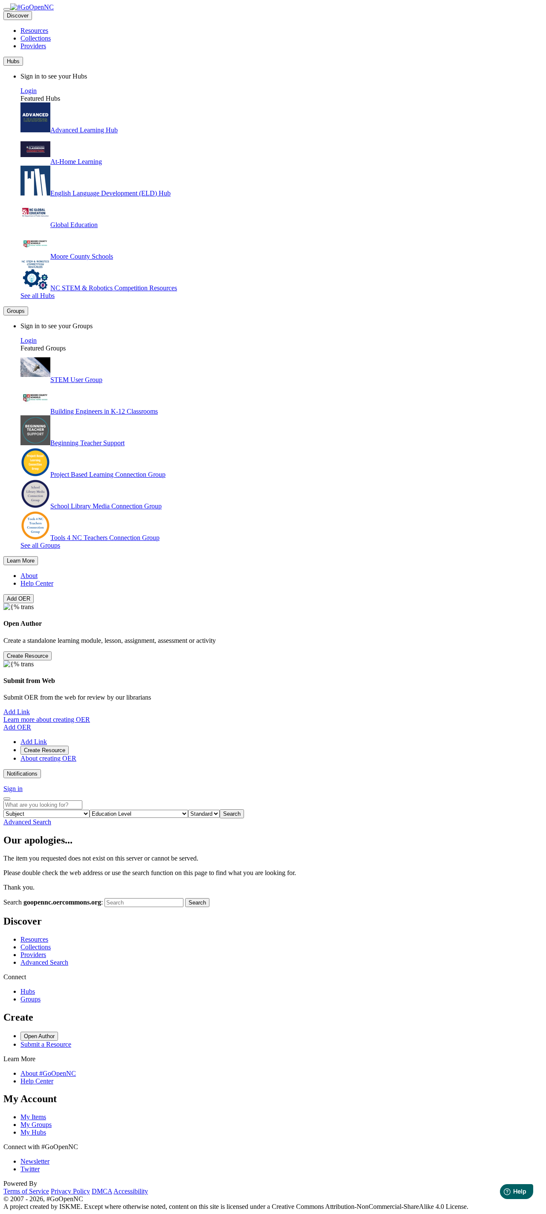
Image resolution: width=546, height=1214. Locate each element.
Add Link (16, 711)
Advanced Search (27, 822)
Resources (34, 30)
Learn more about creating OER (46, 719)
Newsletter (34, 1161)
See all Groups (40, 545)
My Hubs (33, 1132)
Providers (33, 46)
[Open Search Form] (6, 798)
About (29, 575)
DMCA (102, 1191)
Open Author (39, 1036)
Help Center (36, 583)
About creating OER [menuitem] (48, 758)
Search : (53, 902)
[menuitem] (281, 31)
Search (232, 814)
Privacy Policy (70, 1191)
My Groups (36, 1124)
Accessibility (130, 1191)
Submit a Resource (45, 1044)
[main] (273, 871)
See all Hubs (37, 295)
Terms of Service (26, 1191)
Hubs (27, 991)
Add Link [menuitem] (33, 741)
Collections (35, 38)
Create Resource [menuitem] (44, 750)
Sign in (13, 788)
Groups (30, 999)
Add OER (18, 598)
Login (28, 90)
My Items (33, 1117)
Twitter (30, 1169)
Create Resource (27, 656)
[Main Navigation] (6, 9)
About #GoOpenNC (48, 1073)
